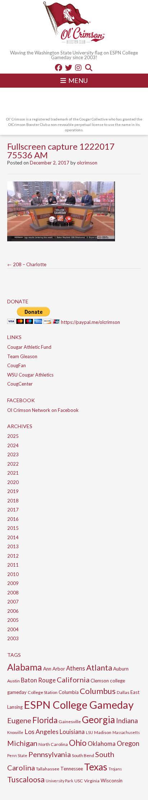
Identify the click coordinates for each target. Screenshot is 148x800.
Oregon (128, 743)
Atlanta (99, 667)
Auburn (121, 669)
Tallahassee (47, 769)
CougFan (16, 365)
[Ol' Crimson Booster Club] (74, 23)
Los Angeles (41, 731)
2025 (13, 436)
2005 (13, 620)
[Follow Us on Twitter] (68, 67)
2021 (13, 473)
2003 (13, 638)
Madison (102, 732)
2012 (13, 556)
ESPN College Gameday (79, 704)
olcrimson (87, 163)
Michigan (22, 743)
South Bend (83, 755)
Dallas (123, 692)
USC (78, 780)
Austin (13, 680)
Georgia (98, 719)
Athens (75, 668)
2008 (13, 592)
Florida (44, 720)
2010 (13, 574)
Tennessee (71, 769)
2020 (13, 482)
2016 (13, 519)
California (73, 679)
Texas (95, 767)
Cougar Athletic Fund (29, 347)
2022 (13, 464)
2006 (13, 611)
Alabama (24, 666)
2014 (13, 537)
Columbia (69, 692)
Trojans (115, 768)
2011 (13, 565)
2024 (13, 445)
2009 (13, 583)
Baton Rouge (38, 680)
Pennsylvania (49, 754)
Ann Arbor (54, 669)
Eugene (19, 720)
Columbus (98, 691)
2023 (13, 454)
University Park (59, 780)
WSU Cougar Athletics (30, 375)
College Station (42, 692)
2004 (13, 629)
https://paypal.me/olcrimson (90, 322)
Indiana (127, 721)
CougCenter (20, 384)
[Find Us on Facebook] (58, 67)
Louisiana (72, 731)
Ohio (78, 743)
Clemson (100, 680)
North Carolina (53, 744)
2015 (13, 528)
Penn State (17, 755)
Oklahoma (102, 743)
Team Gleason (22, 356)
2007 (13, 602)
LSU (89, 732)
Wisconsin (111, 780)
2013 (13, 546)
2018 (13, 501)
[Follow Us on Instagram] (78, 67)
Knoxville (15, 732)
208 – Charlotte (26, 264)
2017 (13, 510)
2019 (13, 491)
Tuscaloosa (26, 779)
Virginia (92, 780)
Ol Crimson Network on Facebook (43, 410)
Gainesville (70, 721)
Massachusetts (126, 732)
